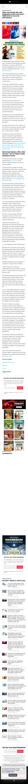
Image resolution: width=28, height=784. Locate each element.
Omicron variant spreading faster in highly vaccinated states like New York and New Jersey (16, 695)
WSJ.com (4, 365)
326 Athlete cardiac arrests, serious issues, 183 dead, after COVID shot (16, 730)
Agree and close (12, 775)
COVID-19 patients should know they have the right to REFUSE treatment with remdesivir (17, 702)
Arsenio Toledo (12, 20)
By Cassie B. (15, 712)
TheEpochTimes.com (8, 362)
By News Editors (16, 587)
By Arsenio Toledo (16, 697)
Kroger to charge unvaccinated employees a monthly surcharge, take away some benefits (16, 709)
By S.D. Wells (15, 639)
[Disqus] (14, 475)
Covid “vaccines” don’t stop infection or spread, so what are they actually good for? (17, 627)
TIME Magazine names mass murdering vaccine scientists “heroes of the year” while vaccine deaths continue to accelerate (16, 635)
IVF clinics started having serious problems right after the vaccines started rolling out (16, 585)
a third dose (14, 160)
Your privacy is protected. (8, 392)
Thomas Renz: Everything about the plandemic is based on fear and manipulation (16, 655)
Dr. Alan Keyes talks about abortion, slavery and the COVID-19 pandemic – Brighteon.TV (17, 724)
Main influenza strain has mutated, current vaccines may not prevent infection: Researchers (16, 678)
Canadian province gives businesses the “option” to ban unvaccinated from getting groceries (16, 717)
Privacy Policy (10, 772)
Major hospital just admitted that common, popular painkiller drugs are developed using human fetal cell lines (16, 593)
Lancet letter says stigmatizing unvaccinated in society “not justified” (15, 662)
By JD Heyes (15, 596)
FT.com (4, 368)
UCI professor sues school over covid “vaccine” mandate (15, 610)
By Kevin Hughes (16, 727)
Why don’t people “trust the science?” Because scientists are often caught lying (16, 737)
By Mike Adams (16, 623)
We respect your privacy (20, 759)
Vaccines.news (8, 356)
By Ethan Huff (15, 612)
